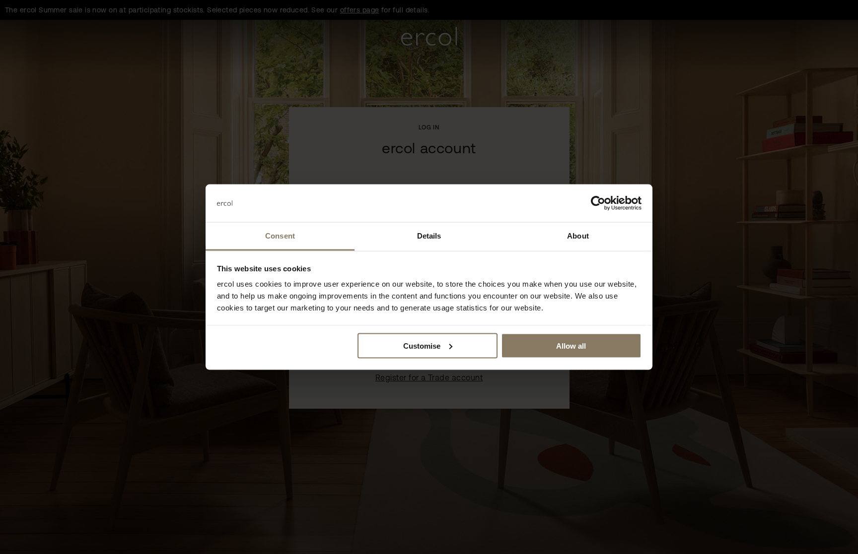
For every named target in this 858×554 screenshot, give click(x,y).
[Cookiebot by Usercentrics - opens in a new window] (598, 203)
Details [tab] (429, 236)
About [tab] (578, 236)
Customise (421, 345)
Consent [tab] (280, 236)
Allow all (571, 345)
